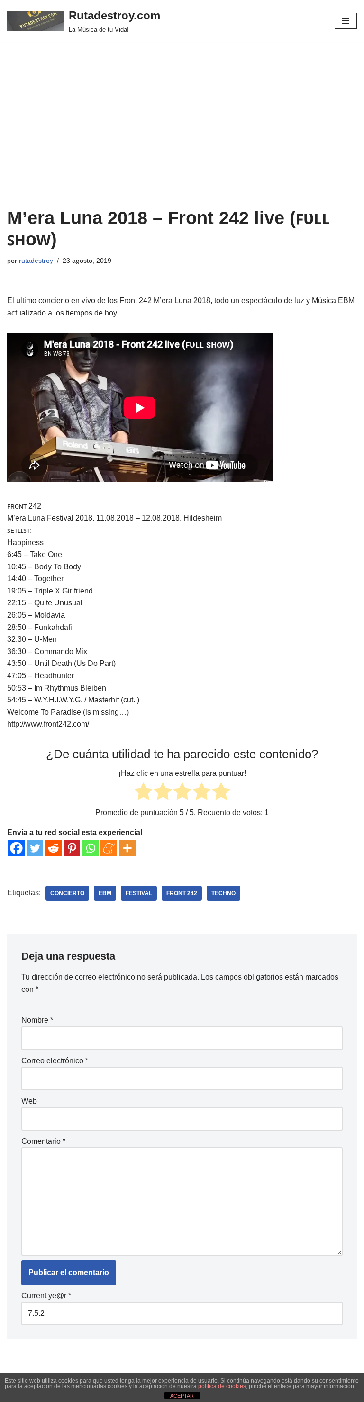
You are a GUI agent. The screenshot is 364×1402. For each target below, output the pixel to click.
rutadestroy (36, 260)
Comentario (43, 1141)
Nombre (37, 1020)
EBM (105, 893)
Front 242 (181, 893)
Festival (139, 893)
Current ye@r (46, 1296)
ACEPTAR (182, 1396)
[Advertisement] (182, 136)
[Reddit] (53, 848)
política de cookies (222, 1386)
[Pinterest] (72, 848)
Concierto (67, 893)
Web (29, 1101)
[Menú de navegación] (346, 21)
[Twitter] (35, 848)
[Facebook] (16, 848)
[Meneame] (108, 848)
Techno (223, 893)
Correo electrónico (54, 1061)
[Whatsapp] (90, 848)
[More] (127, 848)
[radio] (143, 793)
